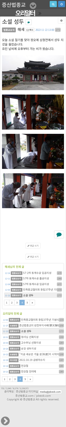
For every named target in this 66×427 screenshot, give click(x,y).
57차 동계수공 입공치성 (33, 284)
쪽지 (31, 29)
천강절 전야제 (33, 371)
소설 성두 (33, 295)
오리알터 (25, 13)
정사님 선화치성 (33, 337)
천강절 (33, 366)
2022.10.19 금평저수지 (33, 360)
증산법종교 (14, 4)
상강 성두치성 (33, 348)
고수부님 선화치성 (33, 342)
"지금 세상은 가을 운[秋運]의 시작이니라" (33, 354)
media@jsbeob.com (50, 391)
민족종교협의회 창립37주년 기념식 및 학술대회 (33, 289)
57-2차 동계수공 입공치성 (33, 273)
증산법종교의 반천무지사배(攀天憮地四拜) (33, 325)
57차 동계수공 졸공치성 (33, 278)
